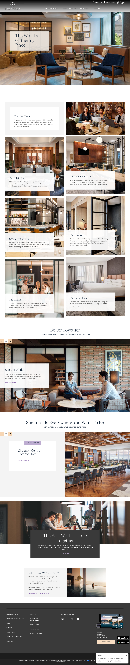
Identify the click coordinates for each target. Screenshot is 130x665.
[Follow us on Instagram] (62, 619)
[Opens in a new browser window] (123, 637)
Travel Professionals (14, 636)
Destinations (51, 8)
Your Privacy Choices (95, 660)
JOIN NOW (44, 593)
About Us (84, 8)
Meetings (9, 641)
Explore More (11, 382)
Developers (10, 632)
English (97, 2)
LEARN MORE (64, 553)
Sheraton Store (12, 614)
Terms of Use (34, 629)
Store (97, 8)
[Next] (10, 341)
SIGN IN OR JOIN (110, 2)
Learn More (106, 642)
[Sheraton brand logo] (12, 7)
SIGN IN (31, 593)
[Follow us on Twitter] (72, 619)
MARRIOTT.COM (35, 624)
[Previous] (2, 341)
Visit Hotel (23, 461)
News (8, 623)
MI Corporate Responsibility (35, 619)
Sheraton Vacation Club (15, 618)
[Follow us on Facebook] (67, 619)
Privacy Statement (36, 633)
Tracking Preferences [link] (60, 661)
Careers (9, 627)
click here (118, 661)
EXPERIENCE (69, 8)
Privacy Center (78, 660)
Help (84, 660)
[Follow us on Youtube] (78, 619)
